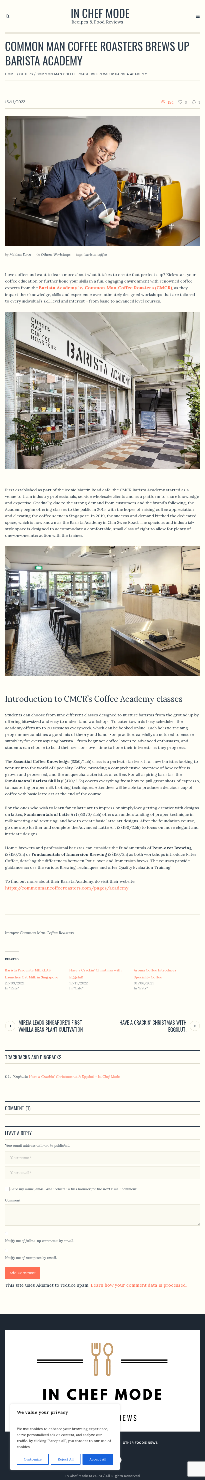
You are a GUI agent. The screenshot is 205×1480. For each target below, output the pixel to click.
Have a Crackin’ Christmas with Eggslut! (153, 1026)
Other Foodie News (140, 1443)
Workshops (62, 254)
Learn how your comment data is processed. (139, 1285)
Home (10, 74)
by (105, 288)
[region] (65, 1437)
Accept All (98, 1459)
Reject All (66, 1459)
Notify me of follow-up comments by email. (39, 1240)
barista (90, 254)
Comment (12, 1200)
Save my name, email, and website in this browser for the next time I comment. (73, 1189)
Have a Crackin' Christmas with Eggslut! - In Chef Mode (74, 1076)
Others (26, 74)
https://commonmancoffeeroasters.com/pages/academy (66, 888)
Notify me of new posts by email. (31, 1257)
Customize (33, 1459)
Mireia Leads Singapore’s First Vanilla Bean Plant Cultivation (50, 1026)
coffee (102, 254)
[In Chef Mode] (102, 1381)
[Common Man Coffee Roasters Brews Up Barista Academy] (102, 181)
